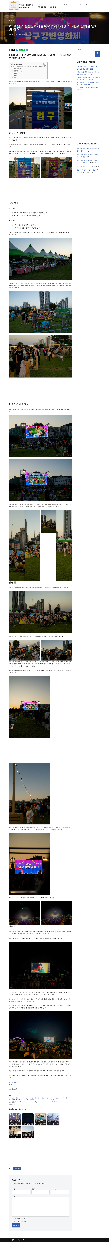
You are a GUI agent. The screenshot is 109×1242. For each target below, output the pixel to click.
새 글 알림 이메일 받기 (20, 1221)
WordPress (23, 1240)
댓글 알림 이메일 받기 (20, 1218)
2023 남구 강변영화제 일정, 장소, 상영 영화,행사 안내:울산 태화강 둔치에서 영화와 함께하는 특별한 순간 (18, 1099)
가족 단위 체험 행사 (18, 72)
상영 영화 (16, 70)
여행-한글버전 (52, 7)
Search (79, 49)
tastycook (71, 5)
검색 (97, 54)
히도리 (14, 1089)
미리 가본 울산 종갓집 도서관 (85, 166)
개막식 (15, 75)
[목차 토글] (44, 64)
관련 (15, 77)
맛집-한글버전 (42, 7)
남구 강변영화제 (17, 68)
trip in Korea (47, 5)
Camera (88, 5)
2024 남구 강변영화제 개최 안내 (59, 1098)
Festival (64, 5)
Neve (10, 1240)
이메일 (33, 1189)
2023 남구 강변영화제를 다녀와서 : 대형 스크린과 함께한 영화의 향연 (28, 66)
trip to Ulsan (56, 5)
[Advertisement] (40, 189)
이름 (14, 1189)
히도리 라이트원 (16, 34)
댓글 (14, 1196)
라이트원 (16, 1082)
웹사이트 (53, 1189)
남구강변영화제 (16, 1168)
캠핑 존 (15, 73)
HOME (40, 5)
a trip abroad (80, 5)
